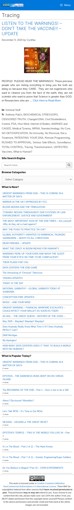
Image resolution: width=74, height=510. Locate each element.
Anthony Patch (14, 114)
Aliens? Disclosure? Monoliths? (18, 400)
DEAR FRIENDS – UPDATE (17, 243)
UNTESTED (61, 147)
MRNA (36, 128)
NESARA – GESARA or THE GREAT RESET (25, 422)
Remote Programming (57, 137)
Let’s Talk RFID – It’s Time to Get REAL (23, 411)
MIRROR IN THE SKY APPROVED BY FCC (25, 202)
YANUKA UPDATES (13, 278)
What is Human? (22, 151)
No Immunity (36, 133)
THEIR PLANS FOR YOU (15, 262)
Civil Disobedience (55, 119)
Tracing (28, 147)
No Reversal (52, 133)
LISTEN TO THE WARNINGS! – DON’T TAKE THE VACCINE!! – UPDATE (32, 28)
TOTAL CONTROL (12, 147)
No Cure (65, 128)
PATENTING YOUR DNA (28, 137)
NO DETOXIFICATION (15, 133)
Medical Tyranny (21, 128)
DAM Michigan (10, 335)
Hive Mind (23, 123)
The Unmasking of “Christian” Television (22, 272)
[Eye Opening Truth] (13, 5)
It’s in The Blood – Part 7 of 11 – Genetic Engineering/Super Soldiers (37, 457)
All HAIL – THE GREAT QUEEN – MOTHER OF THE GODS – (34, 316)
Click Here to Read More (47, 100)
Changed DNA (35, 119)
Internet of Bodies (40, 123)
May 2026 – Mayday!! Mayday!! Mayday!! (23, 321)
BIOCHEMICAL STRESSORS (40, 114)
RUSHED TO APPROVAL (16, 142)
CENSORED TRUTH (14, 119)
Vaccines (7, 151)
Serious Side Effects (44, 142)
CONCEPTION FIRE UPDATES (18, 297)
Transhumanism (43, 147)
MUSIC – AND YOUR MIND (16, 302)
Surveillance (64, 142)
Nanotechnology (50, 128)
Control (6, 123)
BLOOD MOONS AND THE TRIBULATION (24, 207)
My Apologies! (10, 340)
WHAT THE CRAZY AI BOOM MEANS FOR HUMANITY (31, 248)
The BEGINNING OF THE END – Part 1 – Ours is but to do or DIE (36, 390)
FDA (13, 123)
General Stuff (13, 109)
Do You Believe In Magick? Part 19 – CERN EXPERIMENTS (33, 468)
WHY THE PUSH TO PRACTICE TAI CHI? (24, 229)
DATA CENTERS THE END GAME (20, 267)
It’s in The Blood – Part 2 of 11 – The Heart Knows (28, 446)
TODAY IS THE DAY (13, 283)
